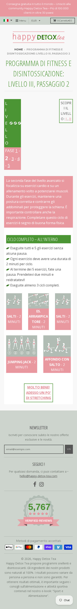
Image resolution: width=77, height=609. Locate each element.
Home (18, 49)
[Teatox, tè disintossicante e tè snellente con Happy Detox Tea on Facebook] (34, 484)
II (70, 119)
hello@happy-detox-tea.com (38, 476)
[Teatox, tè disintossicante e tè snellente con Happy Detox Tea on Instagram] (41, 484)
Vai (69, 449)
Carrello (64, 20)
